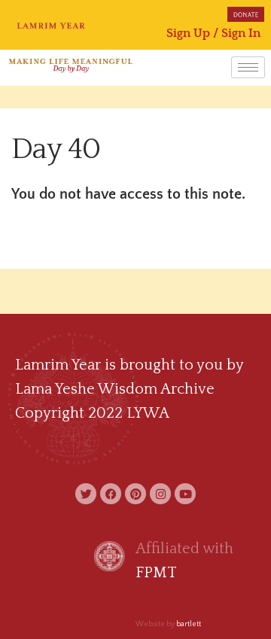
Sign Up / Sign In (213, 33)
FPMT (156, 572)
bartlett (188, 624)
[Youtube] (185, 493)
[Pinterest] (135, 493)
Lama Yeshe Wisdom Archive (115, 389)
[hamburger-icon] (248, 67)
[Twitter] (85, 493)
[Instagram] (160, 493)
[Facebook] (110, 493)
